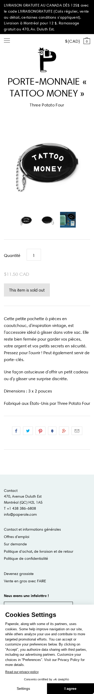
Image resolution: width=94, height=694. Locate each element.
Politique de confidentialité (26, 558)
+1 (64, 431)
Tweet (28, 431)
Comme (16, 431)
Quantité (12, 255)
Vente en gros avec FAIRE (25, 581)
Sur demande (15, 544)
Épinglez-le (40, 431)
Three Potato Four (47, 104)
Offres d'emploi (16, 536)
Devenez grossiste (19, 573)
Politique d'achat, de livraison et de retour (38, 551)
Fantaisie (52, 431)
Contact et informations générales (32, 529)
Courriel (77, 431)
